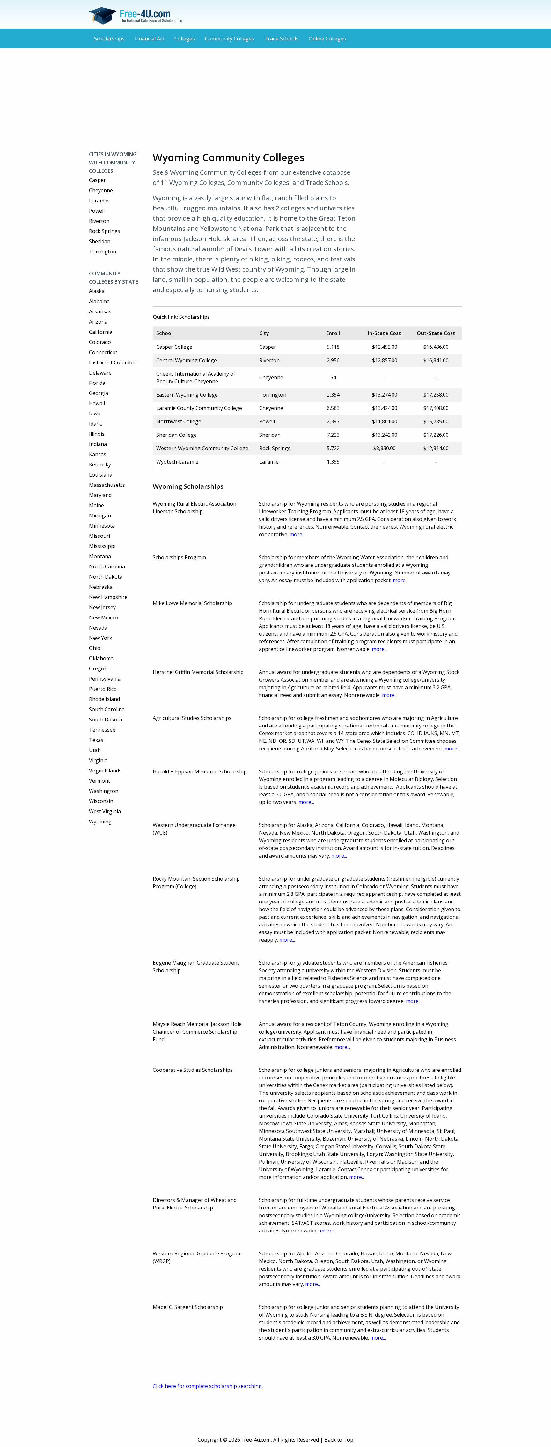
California (100, 331)
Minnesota (102, 525)
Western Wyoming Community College (202, 448)
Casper (97, 180)
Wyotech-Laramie (177, 461)
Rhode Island (104, 699)
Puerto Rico (103, 688)
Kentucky (100, 464)
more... (297, 534)
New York (100, 637)
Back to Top (338, 1439)
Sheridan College (176, 434)
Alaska (97, 291)
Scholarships (109, 38)
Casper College (174, 346)
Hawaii (97, 403)
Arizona (98, 321)
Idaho (96, 423)
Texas (96, 739)
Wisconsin (101, 801)
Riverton (99, 220)
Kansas (97, 454)
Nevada (98, 627)
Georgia (98, 393)
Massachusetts (107, 484)
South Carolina (107, 709)
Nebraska (101, 586)
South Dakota (105, 719)
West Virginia (105, 811)
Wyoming (100, 821)
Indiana (98, 444)
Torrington (102, 251)
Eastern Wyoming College (187, 394)
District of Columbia (112, 362)
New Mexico (103, 617)
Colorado (100, 342)
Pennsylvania (105, 678)
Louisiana (100, 474)
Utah (95, 750)
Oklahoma (101, 658)
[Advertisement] (275, 99)
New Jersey (102, 607)
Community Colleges (229, 38)
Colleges (184, 38)
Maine (96, 505)
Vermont (99, 780)
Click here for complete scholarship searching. (208, 1386)
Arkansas (100, 311)
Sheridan (99, 241)
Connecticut (103, 352)
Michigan (100, 515)
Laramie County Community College (199, 408)
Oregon (98, 668)
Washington (103, 790)
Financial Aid (149, 38)
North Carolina (107, 566)
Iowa (94, 413)
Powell (97, 210)
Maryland (100, 495)
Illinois (97, 433)
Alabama (99, 301)
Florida (97, 382)
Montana (100, 556)
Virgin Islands (105, 770)
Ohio (94, 648)
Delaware (100, 372)
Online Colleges (327, 38)
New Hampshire (108, 597)
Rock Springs (104, 231)
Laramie (98, 200)
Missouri (99, 535)
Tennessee (102, 729)
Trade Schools (281, 38)
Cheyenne (101, 190)
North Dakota (105, 576)
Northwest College (178, 421)
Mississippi (102, 546)
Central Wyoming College (186, 360)
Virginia (98, 760)
